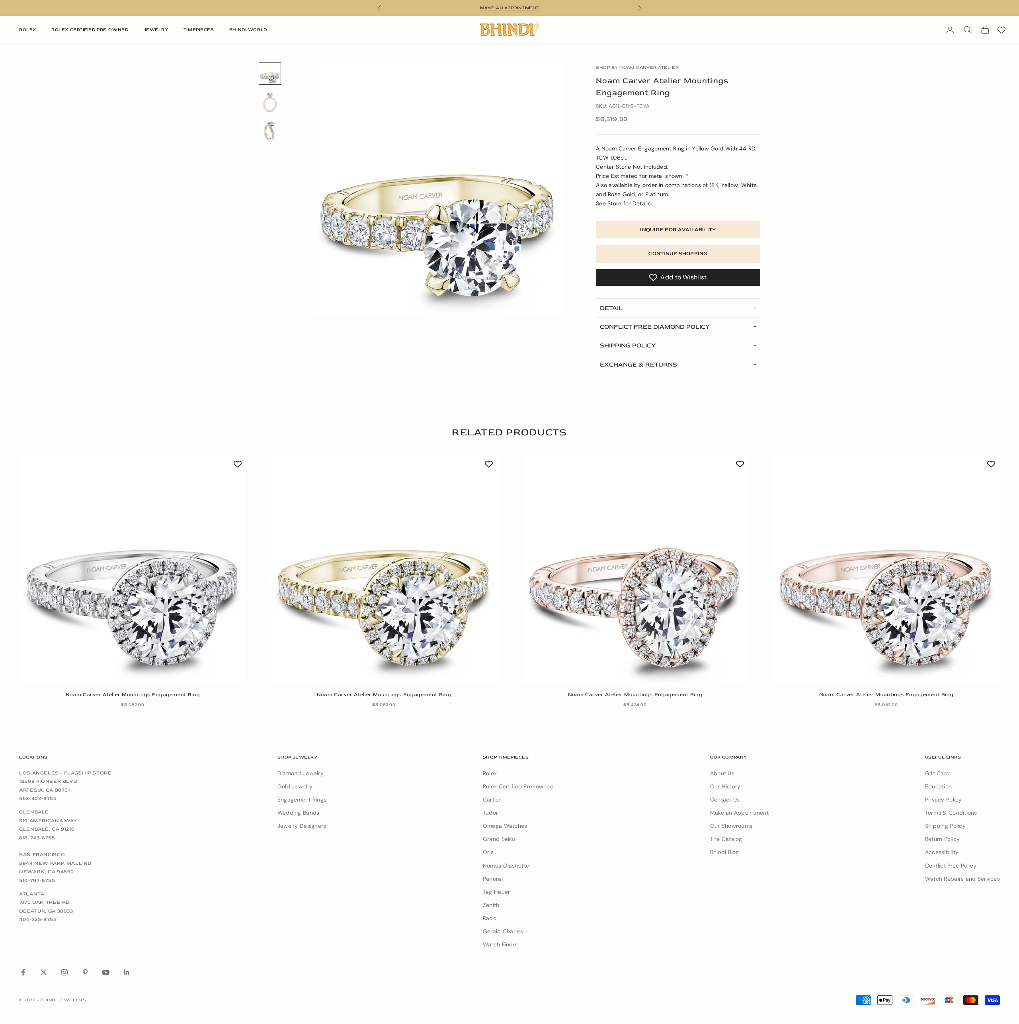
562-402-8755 (38, 798)
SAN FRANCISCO (42, 854)
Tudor (490, 812)
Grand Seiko (499, 839)
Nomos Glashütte (506, 865)
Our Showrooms (731, 825)
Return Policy (942, 839)
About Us (722, 773)
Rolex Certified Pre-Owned (89, 29)
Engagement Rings (301, 799)
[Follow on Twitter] (44, 972)
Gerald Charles (503, 931)
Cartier (492, 799)
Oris (488, 852)
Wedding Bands (298, 812)
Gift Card (937, 773)
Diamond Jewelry (300, 773)
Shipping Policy (945, 825)
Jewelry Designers (301, 825)
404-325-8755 (38, 919)
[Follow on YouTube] (106, 972)
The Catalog (726, 839)
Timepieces (198, 29)
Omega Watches (505, 825)
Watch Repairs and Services (962, 878)
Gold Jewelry (294, 786)
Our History (725, 786)
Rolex (27, 29)
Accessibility (942, 852)
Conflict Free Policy (951, 865)
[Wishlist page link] (1001, 30)
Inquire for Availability (678, 229)
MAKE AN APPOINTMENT (509, 7)
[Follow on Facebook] (23, 972)
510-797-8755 (37, 880)
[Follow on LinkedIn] (127, 972)
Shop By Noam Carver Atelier (637, 67)
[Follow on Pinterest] (85, 972)
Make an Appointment (739, 812)
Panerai (493, 878)
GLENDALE (34, 812)
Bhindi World (248, 29)
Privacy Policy (943, 799)
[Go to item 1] (270, 73)
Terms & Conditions (951, 812)
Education (938, 786)
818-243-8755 (37, 838)
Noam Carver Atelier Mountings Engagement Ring (133, 694)
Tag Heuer (496, 891)
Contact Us (725, 799)
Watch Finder (500, 944)
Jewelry (156, 29)
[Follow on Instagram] (64, 972)
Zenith (491, 905)
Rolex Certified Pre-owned (518, 786)
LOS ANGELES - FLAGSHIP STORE (65, 773)
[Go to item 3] (270, 131)
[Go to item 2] (270, 102)
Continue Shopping (677, 253)
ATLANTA (31, 894)
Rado (489, 918)
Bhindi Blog (724, 852)
